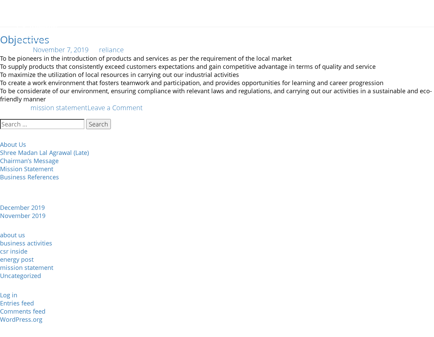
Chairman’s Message (29, 161)
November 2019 (22, 216)
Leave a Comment (115, 107)
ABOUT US (90, 34)
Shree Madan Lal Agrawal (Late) (44, 152)
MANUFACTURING (136, 34)
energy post (17, 259)
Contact (404, 34)
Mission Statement (26, 169)
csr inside (13, 251)
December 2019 (22, 207)
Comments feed (22, 311)
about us (12, 235)
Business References (29, 177)
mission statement (59, 107)
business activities (26, 243)
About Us (13, 144)
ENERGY (211, 34)
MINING (241, 34)
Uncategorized (20, 276)
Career (371, 34)
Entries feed (17, 303)
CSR (345, 34)
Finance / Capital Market (295, 34)
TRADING (180, 34)
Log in (8, 295)
